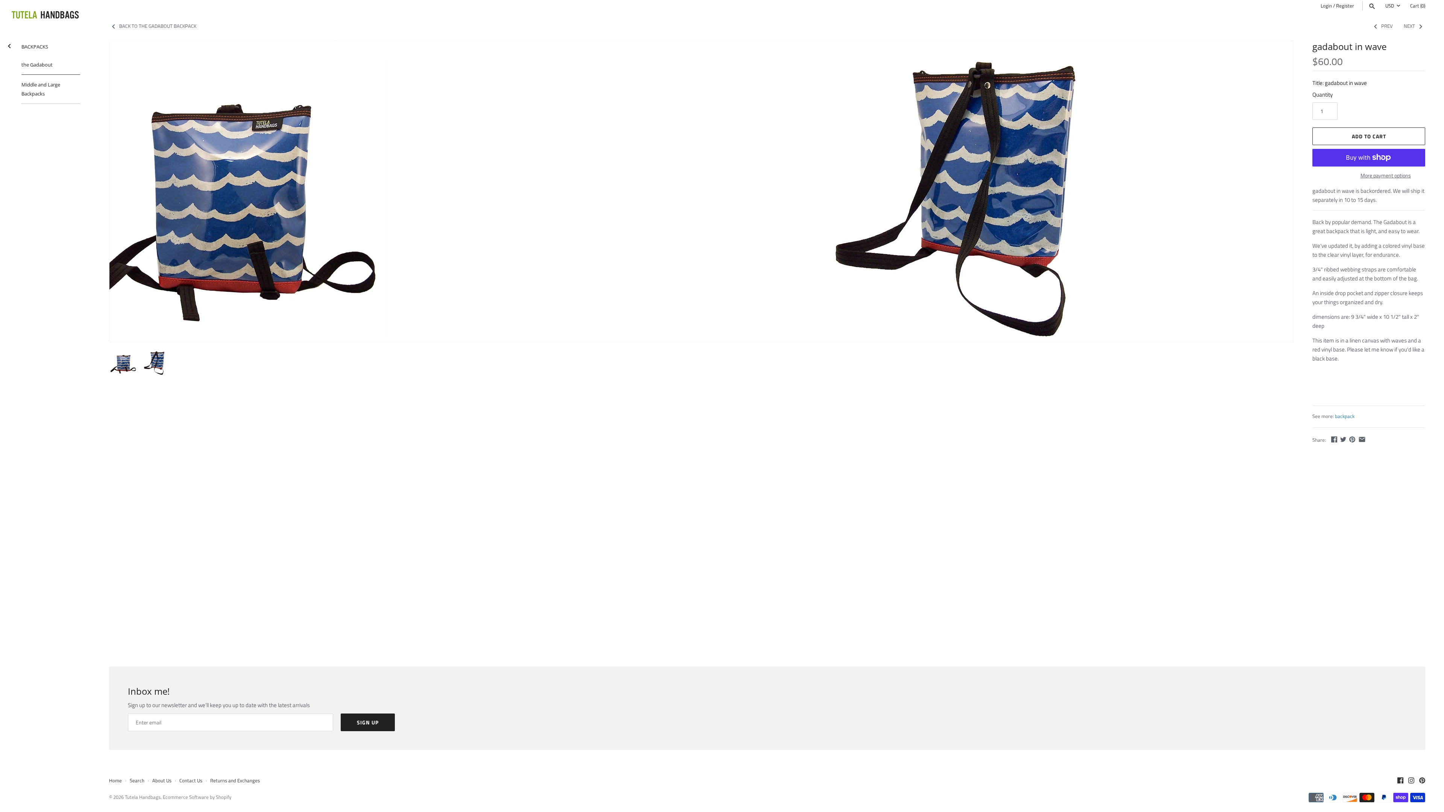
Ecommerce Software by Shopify (197, 797)
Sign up (368, 722)
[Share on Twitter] (1343, 439)
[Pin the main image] (1352, 439)
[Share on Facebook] (1334, 439)
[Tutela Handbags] (45, 15)
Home (115, 780)
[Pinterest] (1422, 781)
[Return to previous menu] (9, 44)
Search (137, 780)
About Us (161, 780)
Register (1345, 5)
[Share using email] (1362, 439)
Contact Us (190, 780)
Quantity (1322, 94)
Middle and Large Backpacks (40, 89)
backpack (1345, 416)
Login (1326, 5)
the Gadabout (37, 64)
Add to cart (1369, 136)
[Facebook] (1400, 781)
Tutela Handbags (143, 797)
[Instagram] (1411, 781)
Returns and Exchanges (235, 780)
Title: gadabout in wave (1339, 83)
